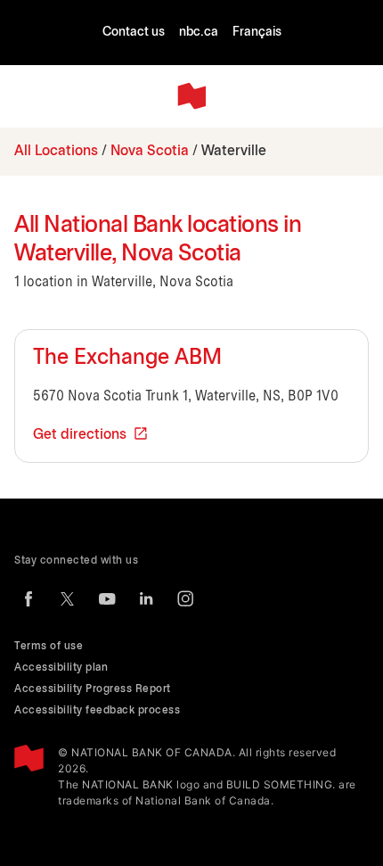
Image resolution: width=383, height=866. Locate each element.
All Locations (56, 151)
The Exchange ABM (127, 358)
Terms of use (48, 646)
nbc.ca (198, 32)
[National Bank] (191, 96)
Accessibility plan (61, 667)
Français (256, 32)
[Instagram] (185, 598)
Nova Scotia (149, 151)
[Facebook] (28, 598)
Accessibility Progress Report (92, 689)
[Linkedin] (146, 598)
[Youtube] (107, 598)
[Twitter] (67, 598)
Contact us (133, 32)
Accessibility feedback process (97, 710)
